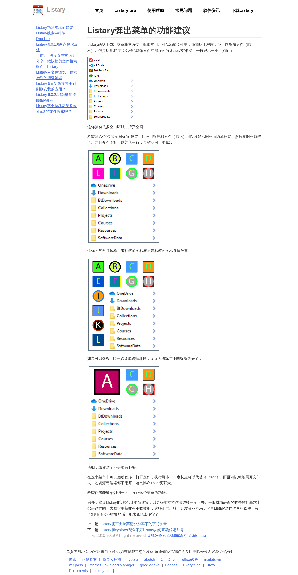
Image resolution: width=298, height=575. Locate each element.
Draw (210, 565)
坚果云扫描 (111, 559)
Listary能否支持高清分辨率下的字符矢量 (133, 523)
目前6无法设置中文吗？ (55, 56)
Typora (132, 559)
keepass (76, 565)
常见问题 (183, 10)
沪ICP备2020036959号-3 (169, 535)
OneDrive (168, 559)
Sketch (149, 559)
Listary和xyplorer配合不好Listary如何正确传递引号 (142, 529)
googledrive (149, 565)
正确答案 (89, 559)
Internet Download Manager (111, 565)
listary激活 (44, 100)
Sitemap (199, 535)
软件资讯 (211, 10)
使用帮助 (155, 10)
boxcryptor (102, 571)
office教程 (190, 559)
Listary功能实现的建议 (54, 28)
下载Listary (242, 10)
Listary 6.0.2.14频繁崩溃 (56, 95)
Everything (192, 565)
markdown (212, 559)
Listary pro (125, 10)
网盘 (72, 559)
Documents (78, 571)
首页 (99, 10)
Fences (171, 565)
